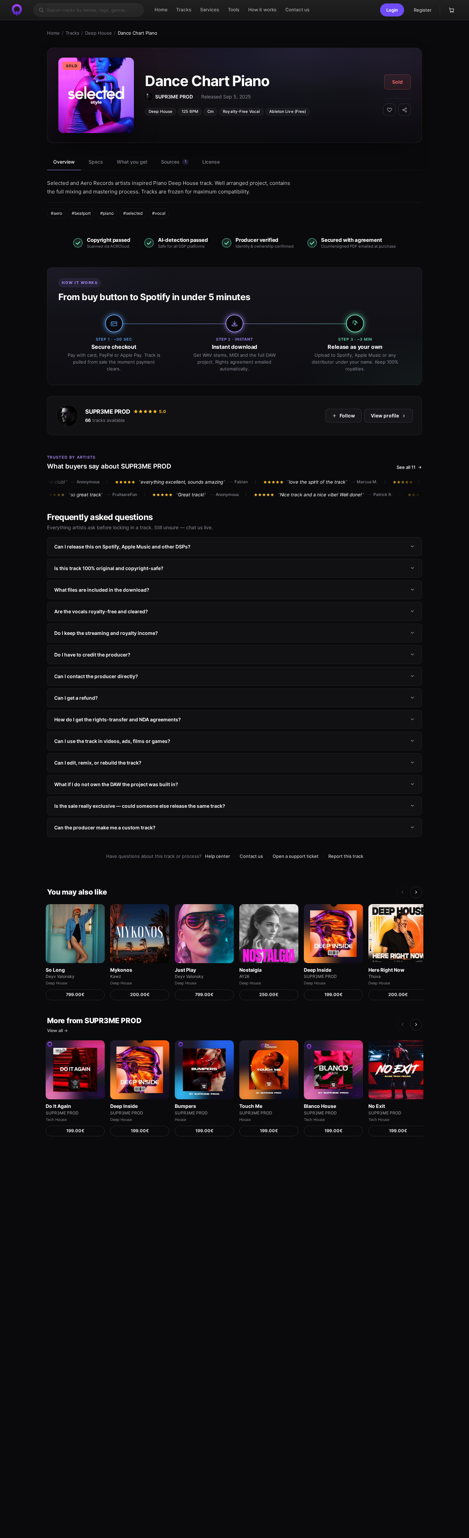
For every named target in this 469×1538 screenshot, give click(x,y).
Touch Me (250, 1106)
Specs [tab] (96, 162)
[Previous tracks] (402, 892)
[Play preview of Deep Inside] (333, 933)
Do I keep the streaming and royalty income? (106, 633)
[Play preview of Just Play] (204, 933)
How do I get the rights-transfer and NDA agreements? (117, 719)
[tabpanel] (234, 198)
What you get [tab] (132, 162)
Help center (217, 856)
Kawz (115, 976)
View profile (385, 415)
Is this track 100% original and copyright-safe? (108, 568)
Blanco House (320, 1106)
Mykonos (121, 970)
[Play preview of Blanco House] (333, 1069)
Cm (210, 111)
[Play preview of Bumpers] (204, 1069)
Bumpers (185, 1106)
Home (53, 33)
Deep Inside (317, 970)
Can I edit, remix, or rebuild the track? (97, 763)
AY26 (244, 976)
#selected (132, 213)
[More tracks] (416, 892)
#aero (56, 213)
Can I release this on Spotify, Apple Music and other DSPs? (122, 546)
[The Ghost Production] (17, 10)
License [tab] (211, 162)
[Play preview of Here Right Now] (397, 933)
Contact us (251, 856)
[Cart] (451, 9)
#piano (107, 213)
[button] (392, 9)
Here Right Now (386, 970)
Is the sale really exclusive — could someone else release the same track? (139, 806)
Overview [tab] (64, 162)
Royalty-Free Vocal (241, 111)
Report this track (345, 856)
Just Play (185, 970)
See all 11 (406, 467)
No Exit (376, 1106)
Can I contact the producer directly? (96, 676)
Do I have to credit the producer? (92, 655)
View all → (57, 1030)
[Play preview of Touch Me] (268, 1069)
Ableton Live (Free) (287, 111)
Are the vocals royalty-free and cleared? (101, 611)
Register (423, 10)
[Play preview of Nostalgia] (268, 933)
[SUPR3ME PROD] (67, 416)
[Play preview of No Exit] (397, 1069)
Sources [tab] (173, 162)
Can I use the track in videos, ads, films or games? (112, 741)
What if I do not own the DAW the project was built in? (116, 784)
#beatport (81, 213)
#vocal (158, 213)
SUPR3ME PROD (107, 411)
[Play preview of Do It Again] (75, 1069)
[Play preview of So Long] (75, 933)
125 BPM (190, 111)
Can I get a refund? (76, 698)
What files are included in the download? (101, 590)
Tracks (72, 33)
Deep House (98, 33)
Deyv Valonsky (60, 976)
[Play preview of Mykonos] (139, 933)
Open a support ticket (296, 856)
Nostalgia (250, 970)
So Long (55, 970)
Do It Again (58, 1106)
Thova (374, 976)
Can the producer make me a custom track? (105, 827)
